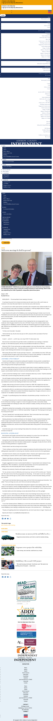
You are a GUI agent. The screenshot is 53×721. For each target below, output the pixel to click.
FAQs (49, 24)
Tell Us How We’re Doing (44, 37)
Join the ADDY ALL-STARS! (44, 30)
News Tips (48, 39)
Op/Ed (25, 671)
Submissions (47, 32)
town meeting (11, 525)
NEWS (3, 146)
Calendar (26, 678)
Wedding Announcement (45, 42)
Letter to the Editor (7, 166)
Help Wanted (6, 175)
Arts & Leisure (25, 672)
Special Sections (46, 70)
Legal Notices (6, 176)
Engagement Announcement (44, 44)
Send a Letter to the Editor (44, 41)
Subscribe (25, 681)
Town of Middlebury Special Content (11, 156)
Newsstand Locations (45, 19)
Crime (4, 147)
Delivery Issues (47, 25)
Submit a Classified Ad (45, 49)
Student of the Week (7, 153)
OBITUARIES (5, 171)
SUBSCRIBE (6, 242)
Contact (48, 22)
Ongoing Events (6, 181)
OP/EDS (4, 164)
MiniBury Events (6, 187)
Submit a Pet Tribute (46, 56)
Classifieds (25, 676)
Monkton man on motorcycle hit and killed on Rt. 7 (33, 534)
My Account (47, 75)
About (49, 17)
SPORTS (4, 159)
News (3, 248)
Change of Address (46, 48)
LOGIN (3, 15)
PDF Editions (47, 66)
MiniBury (5, 154)
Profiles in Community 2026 (44, 73)
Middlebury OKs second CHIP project (28, 561)
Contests (48, 34)
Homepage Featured (6, 545)
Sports (25, 669)
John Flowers (4, 525)
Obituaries (25, 674)
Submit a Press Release (45, 55)
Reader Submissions (46, 35)
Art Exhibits (5, 183)
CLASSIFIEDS (5, 173)
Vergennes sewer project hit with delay (29, 547)
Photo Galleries (6, 151)
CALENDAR (5, 180)
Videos (4, 149)
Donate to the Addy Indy (8, 1)
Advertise (48, 60)
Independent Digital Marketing (43, 63)
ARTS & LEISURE (6, 169)
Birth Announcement (46, 46)
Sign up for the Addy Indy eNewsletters (12, 2)
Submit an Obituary (46, 51)
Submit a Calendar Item (45, 53)
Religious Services (7, 185)
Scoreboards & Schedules (8, 161)
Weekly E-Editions (46, 68)
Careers (48, 27)
